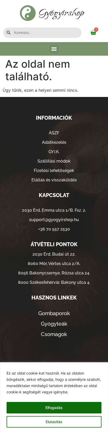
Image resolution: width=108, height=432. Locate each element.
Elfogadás (54, 407)
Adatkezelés (54, 142)
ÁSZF (54, 132)
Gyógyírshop (61, 13)
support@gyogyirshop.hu (54, 219)
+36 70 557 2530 (54, 229)
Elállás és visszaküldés (54, 179)
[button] (54, 49)
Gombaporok (54, 313)
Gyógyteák (54, 324)
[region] (54, 397)
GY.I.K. (54, 151)
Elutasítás (54, 421)
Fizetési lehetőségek (54, 170)
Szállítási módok (54, 161)
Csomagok (54, 334)
